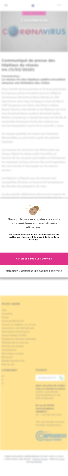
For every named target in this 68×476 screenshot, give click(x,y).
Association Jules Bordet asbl (18, 328)
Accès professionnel (13, 321)
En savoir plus (34, 246)
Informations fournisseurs (16, 331)
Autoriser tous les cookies (34, 259)
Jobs (4, 310)
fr (58, 5)
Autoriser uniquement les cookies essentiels (34, 271)
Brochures (7, 357)
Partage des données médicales (19, 339)
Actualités (7, 313)
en (3, 376)
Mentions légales (40, 459)
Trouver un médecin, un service (19, 324)
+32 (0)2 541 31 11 (46, 378)
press (27, 13)
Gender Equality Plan (13, 360)
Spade (62, 459)
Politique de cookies (13, 346)
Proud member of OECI (14, 335)
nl (3, 383)
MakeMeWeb (36, 462)
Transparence (9, 350)
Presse (5, 317)
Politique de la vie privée (15, 342)
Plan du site (8, 364)
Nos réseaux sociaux (13, 353)
